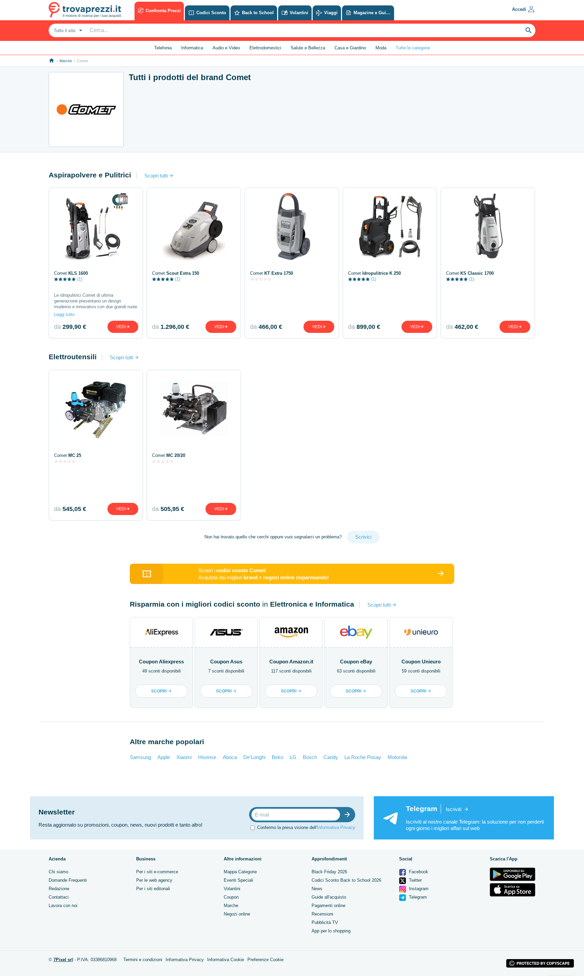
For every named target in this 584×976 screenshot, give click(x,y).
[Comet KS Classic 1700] (488, 227)
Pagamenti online (328, 905)
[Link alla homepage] (51, 60)
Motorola (397, 757)
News (317, 888)
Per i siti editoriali (153, 888)
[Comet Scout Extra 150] (194, 227)
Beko (277, 757)
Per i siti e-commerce (157, 871)
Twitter (415, 880)
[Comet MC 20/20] (194, 409)
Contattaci (59, 897)
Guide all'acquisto (329, 897)
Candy (330, 757)
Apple (163, 757)
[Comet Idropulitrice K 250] (390, 227)
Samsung (140, 757)
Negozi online (237, 914)
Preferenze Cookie (265, 959)
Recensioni (322, 914)
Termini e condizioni (142, 959)
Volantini (232, 888)
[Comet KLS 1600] (96, 227)
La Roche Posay (362, 757)
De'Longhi (254, 757)
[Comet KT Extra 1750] (292, 227)
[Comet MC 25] (96, 409)
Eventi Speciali (238, 880)
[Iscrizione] (348, 814)
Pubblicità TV (325, 922)
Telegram (417, 897)
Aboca (230, 757)
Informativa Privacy (336, 827)
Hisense (207, 757)
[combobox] (67, 30)
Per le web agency (154, 880)
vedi (121, 326)
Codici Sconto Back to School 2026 (346, 880)
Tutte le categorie (413, 47)
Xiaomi (184, 757)
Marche (65, 61)
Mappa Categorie (240, 871)
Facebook (418, 871)
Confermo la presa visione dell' (306, 827)
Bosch (310, 757)
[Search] (528, 30)
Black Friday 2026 (329, 871)
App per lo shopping (331, 930)
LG (293, 757)
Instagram (418, 888)
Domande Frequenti (68, 880)
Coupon (231, 897)
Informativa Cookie (225, 959)
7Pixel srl (63, 959)
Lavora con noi (63, 905)
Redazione (59, 888)
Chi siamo (58, 871)
